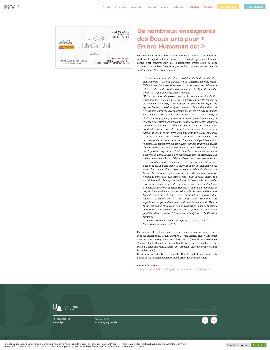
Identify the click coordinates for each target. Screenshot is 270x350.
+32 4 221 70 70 (102, 319)
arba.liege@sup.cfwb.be (106, 322)
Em (5, 326)
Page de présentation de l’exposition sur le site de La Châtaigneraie (176, 269)
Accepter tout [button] (259, 345)
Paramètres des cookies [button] (237, 345)
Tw (5, 316)
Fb (5, 321)
